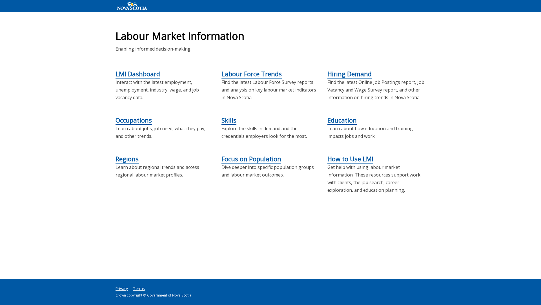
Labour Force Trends (251, 73)
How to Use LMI (350, 158)
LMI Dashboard (138, 73)
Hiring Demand (349, 73)
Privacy (122, 288)
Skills (228, 120)
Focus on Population (251, 158)
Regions (127, 158)
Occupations (134, 120)
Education (342, 120)
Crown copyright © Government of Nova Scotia (153, 295)
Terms (139, 288)
